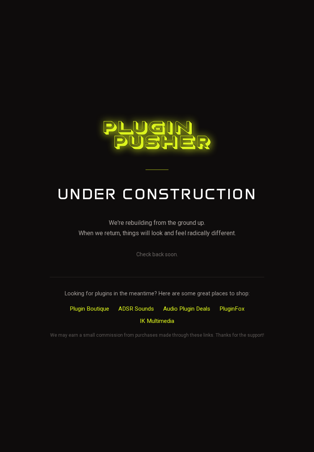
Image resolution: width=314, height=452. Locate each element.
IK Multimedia (157, 321)
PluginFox (232, 308)
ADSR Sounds (136, 308)
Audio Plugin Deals (186, 308)
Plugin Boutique (89, 308)
